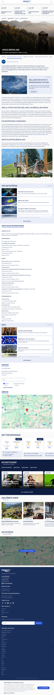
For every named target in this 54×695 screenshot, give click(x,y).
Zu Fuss (16, 18)
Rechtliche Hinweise (6, 590)
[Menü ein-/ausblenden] (51, 1)
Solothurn (4, 653)
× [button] (52, 682)
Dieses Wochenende (7, 467)
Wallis (3, 663)
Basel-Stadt (4, 642)
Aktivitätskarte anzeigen (27, 551)
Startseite (4, 18)
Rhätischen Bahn (40, 134)
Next (49, 179)
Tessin (3, 670)
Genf (2, 672)
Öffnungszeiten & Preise (14, 57)
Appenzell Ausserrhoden (6, 630)
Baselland (3, 644)
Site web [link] (4, 375)
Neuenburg (4, 669)
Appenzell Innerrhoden (6, 632)
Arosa (19, 111)
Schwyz (3, 655)
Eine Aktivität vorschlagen (7, 597)
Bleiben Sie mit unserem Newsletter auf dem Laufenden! (13, 619)
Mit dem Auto (7, 383)
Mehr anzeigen (27, 221)
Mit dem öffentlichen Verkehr (19, 383)
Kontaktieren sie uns (6, 588)
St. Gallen (3, 651)
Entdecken (33, 91)
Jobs (3, 613)
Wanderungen (11, 18)
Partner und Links (5, 612)
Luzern (3, 648)
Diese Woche (17, 467)
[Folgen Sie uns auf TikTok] (10, 603)
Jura (2, 665)
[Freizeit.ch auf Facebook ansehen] (3, 603)
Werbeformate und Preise (7, 595)
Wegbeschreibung (8, 387)
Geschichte (4, 608)
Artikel (4, 57)
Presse (3, 610)
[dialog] (27, 688)
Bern (2, 637)
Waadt (3, 674)
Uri (2, 658)
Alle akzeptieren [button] (43, 687)
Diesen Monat (25, 467)
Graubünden (4, 634)
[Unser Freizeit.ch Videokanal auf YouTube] (8, 603)
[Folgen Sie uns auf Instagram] (5, 603)
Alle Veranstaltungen (27, 492)
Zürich (3, 662)
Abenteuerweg (23, 144)
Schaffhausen (4, 639)
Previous (43, 179)
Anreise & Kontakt (28, 57)
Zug (2, 660)
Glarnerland (4, 646)
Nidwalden (4, 635)
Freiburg (3, 667)
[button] (19, 693)
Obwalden (4, 649)
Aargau (3, 640)
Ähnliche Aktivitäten (41, 57)
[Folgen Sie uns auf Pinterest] (13, 603)
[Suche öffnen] (2, 1)
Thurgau (3, 656)
